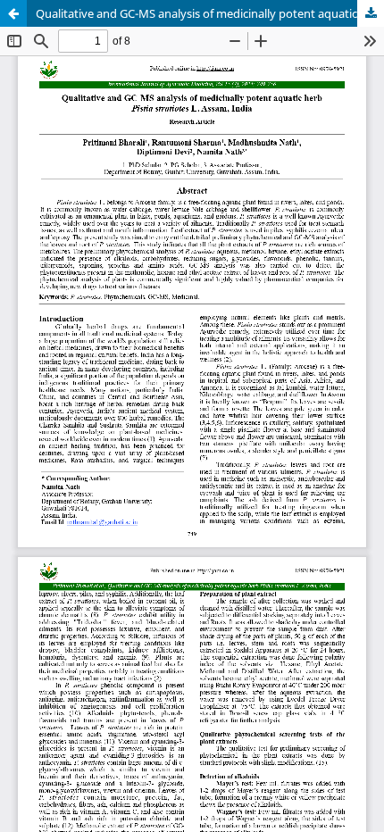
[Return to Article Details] (13, 13)
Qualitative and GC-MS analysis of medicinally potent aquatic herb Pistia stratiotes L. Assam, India (210, 13)
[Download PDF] (370, 13)
